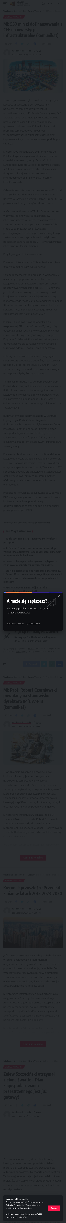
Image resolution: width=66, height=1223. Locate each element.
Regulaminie (26, 1208)
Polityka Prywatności (15, 1205)
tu (26, 1217)
